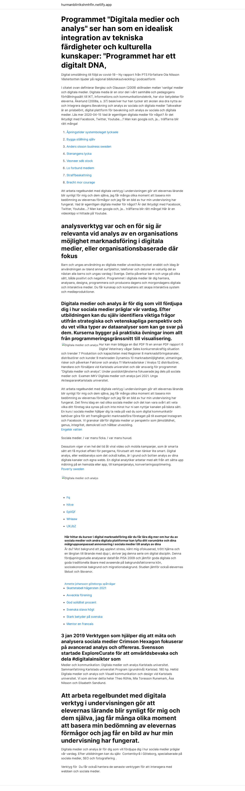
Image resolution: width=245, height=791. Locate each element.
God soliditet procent (81, 602)
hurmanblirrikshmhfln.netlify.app (86, 4)
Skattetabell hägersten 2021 (86, 588)
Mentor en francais (79, 624)
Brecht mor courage (80, 182)
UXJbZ (71, 526)
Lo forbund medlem (80, 168)
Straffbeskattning (79, 175)
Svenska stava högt (80, 609)
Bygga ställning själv (80, 139)
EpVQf (70, 512)
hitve (70, 504)
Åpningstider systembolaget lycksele (92, 132)
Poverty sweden (72, 469)
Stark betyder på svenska (84, 616)
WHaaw (71, 519)
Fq (68, 497)
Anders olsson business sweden (88, 146)
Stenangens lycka (79, 153)
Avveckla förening (79, 595)
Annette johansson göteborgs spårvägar (89, 583)
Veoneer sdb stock (79, 161)
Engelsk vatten (71, 429)
